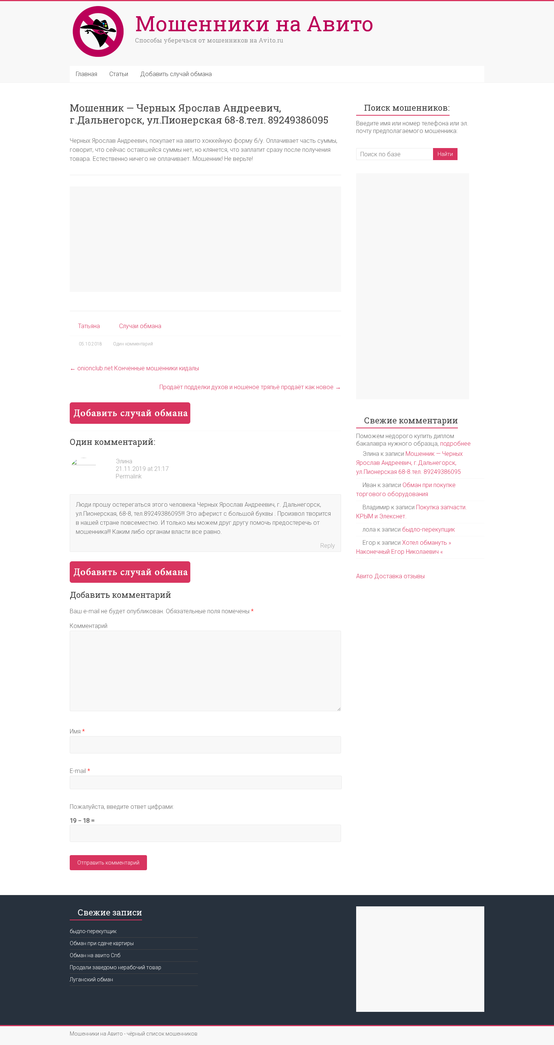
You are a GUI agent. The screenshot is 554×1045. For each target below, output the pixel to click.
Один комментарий (133, 344)
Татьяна (89, 326)
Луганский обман (91, 979)
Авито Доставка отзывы (390, 576)
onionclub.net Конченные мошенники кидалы (134, 368)
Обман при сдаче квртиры (102, 943)
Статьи (118, 74)
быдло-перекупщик (428, 529)
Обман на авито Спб (95, 955)
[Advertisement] (205, 239)
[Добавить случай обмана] (130, 405)
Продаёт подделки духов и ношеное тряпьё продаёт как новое (250, 387)
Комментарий (88, 625)
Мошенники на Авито (254, 23)
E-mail (80, 771)
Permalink (129, 476)
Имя (77, 731)
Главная (86, 74)
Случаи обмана (140, 326)
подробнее (455, 443)
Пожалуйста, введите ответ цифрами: (122, 806)
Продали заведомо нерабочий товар (115, 967)
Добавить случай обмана (176, 74)
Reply (327, 545)
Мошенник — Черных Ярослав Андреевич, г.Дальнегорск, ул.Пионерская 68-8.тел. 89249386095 (409, 462)
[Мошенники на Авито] (100, 6)
